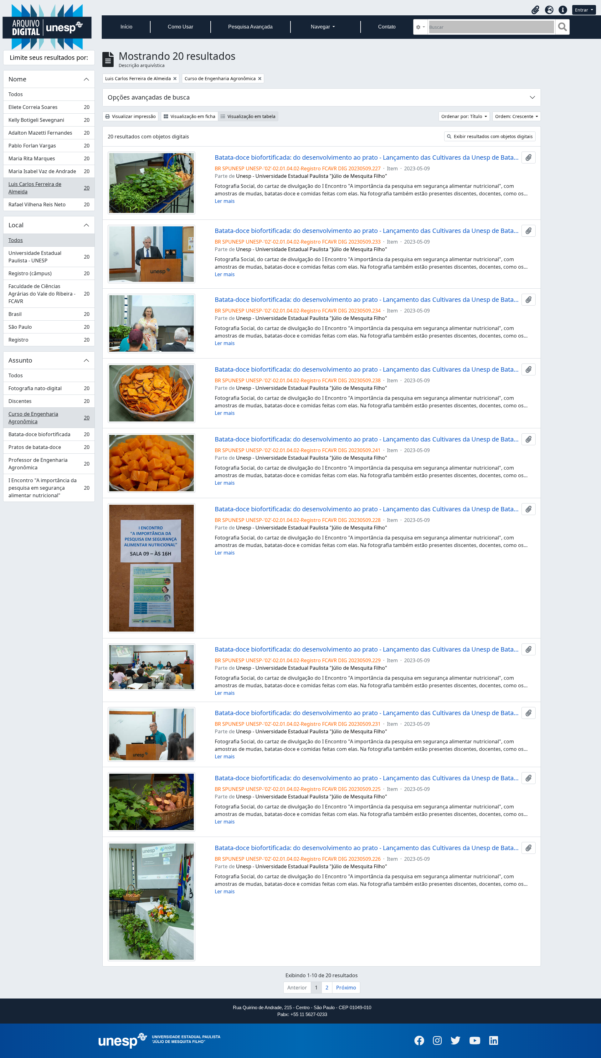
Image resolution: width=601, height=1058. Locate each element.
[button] (535, 10)
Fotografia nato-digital (49, 390)
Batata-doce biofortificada (49, 436)
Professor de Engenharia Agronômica (49, 464)
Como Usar (180, 26)
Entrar (582, 10)
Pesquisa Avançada (250, 26)
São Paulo (49, 328)
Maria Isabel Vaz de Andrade (49, 173)
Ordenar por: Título (462, 116)
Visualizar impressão (133, 116)
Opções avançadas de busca (149, 97)
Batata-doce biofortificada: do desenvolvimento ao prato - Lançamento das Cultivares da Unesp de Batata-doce (367, 157)
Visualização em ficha (192, 116)
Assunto (20, 360)
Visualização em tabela (250, 116)
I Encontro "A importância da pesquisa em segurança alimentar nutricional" (49, 488)
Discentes (49, 403)
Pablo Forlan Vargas (49, 147)
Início (126, 26)
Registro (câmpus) (49, 275)
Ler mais (225, 201)
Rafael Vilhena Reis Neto (49, 206)
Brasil (49, 316)
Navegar (321, 26)
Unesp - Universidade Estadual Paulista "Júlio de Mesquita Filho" (311, 176)
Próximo (346, 987)
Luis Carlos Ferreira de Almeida (49, 188)
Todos (15, 94)
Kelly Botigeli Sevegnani (49, 121)
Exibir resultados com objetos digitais (493, 136)
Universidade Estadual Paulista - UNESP (49, 257)
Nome (17, 79)
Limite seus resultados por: (49, 57)
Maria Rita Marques (49, 160)
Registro (49, 341)
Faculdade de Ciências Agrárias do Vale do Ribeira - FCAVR (49, 294)
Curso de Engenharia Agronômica (49, 417)
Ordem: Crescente (515, 116)
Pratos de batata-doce (49, 449)
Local (15, 225)
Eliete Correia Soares (49, 109)
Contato (387, 26)
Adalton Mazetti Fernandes (49, 134)
